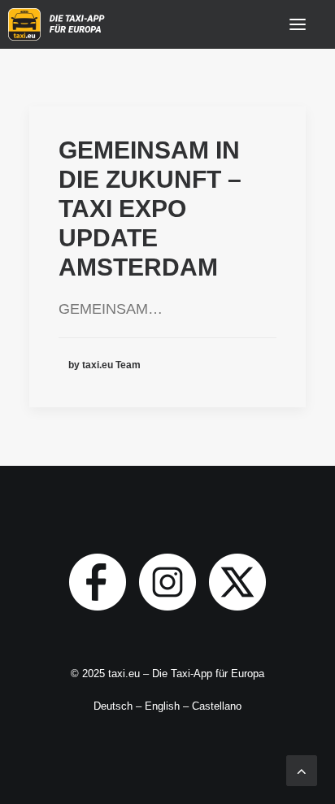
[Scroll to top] (301, 770)
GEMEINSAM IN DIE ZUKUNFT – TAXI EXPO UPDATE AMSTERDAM (150, 208)
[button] (297, 24)
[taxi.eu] (58, 24)
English (162, 706)
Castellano (216, 706)
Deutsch (113, 706)
